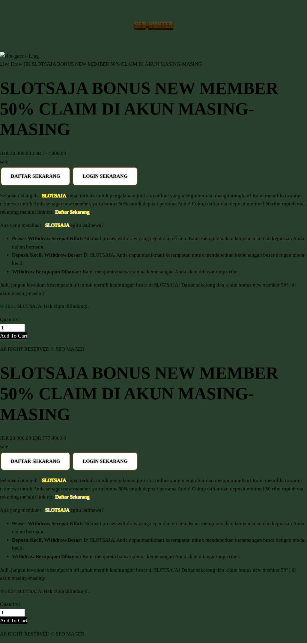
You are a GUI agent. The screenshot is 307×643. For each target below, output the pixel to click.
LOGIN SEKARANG (105, 176)
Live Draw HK (15, 64)
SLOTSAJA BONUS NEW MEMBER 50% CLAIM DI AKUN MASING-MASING (117, 64)
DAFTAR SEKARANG (35, 176)
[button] (13, 335)
